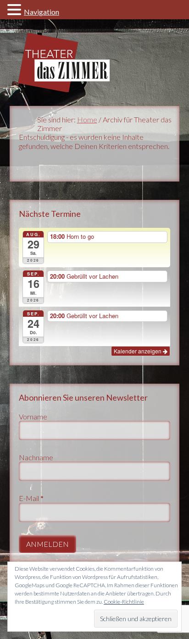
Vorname (33, 416)
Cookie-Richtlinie (124, 601)
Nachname (36, 457)
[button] (15, 9)
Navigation (41, 11)
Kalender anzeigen (138, 351)
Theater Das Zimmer (95, 62)
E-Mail (31, 498)
